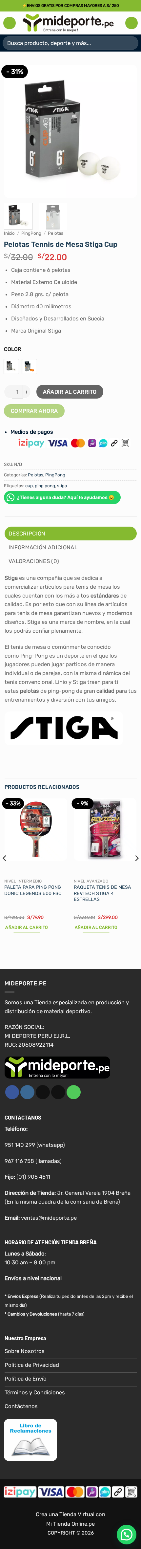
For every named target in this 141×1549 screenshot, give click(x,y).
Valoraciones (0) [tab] (34, 561)
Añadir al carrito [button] (26, 927)
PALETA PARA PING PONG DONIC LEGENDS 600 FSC (33, 890)
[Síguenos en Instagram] (27, 1092)
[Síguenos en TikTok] (43, 1092)
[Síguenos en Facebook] (12, 1092)
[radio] (11, 366)
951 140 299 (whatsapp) (35, 1145)
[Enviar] (130, 42)
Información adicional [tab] (43, 547)
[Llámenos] (74, 1092)
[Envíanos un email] (58, 1092)
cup (29, 485)
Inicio (9, 233)
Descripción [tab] (27, 533)
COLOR (12, 349)
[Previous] (15, 131)
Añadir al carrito (69, 392)
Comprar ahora (34, 411)
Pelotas (55, 233)
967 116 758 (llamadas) (33, 1161)
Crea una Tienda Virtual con (70, 1514)
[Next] (126, 131)
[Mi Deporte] (68, 23)
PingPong (31, 233)
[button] (9, 23)
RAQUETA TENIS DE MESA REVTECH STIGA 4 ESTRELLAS (102, 893)
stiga (62, 485)
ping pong (45, 485)
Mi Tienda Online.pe (70, 1524)
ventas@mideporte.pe (49, 1217)
